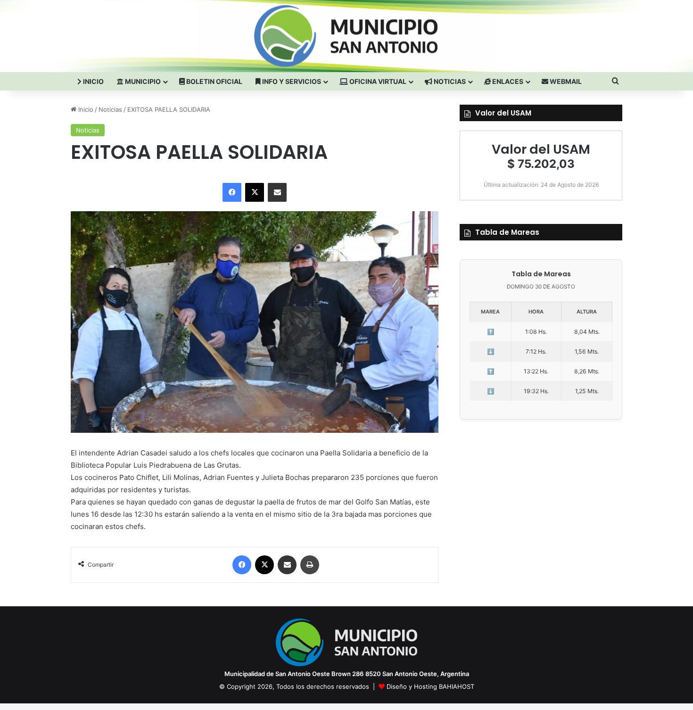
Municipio (142, 81)
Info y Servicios (291, 81)
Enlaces (507, 81)
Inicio (93, 81)
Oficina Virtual (377, 81)
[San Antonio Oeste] (154, 35)
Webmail (565, 81)
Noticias (449, 81)
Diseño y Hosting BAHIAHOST (430, 686)
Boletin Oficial (213, 81)
